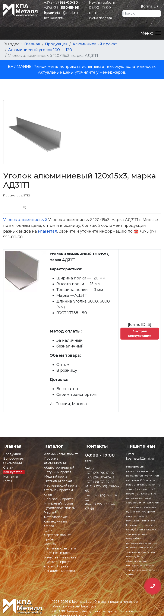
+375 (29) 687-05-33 (99, 477)
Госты (7, 481)
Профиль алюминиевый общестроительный (59, 463)
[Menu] (150, 33)
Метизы (50, 544)
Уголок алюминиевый (25, 219)
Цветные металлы (58, 553)
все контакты (54, 18)
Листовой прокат (57, 562)
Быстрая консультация (139, 333)
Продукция (12, 454)
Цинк (48, 530)
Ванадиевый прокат (59, 571)
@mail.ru (61, 13)
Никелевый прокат (58, 503)
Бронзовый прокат (58, 499)
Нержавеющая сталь (60, 548)
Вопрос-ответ (14, 458)
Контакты (10, 476)
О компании (12, 463)
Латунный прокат (57, 472)
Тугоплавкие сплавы (59, 508)
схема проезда (100, 18)
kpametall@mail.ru (140, 458)
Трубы (49, 539)
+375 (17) (61, 2)
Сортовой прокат (57, 535)
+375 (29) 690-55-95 (99, 473)
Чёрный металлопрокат (55, 515)
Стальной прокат (57, 566)
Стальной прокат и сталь (58, 492)
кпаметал (47, 231)
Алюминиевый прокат (61, 454)
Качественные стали (60, 557)
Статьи (8, 467)
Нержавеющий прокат (61, 485)
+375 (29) (61, 8)
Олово (49, 526)
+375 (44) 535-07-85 (99, 482)
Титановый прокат (58, 481)
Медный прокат (56, 476)
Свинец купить (55, 521)
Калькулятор (12, 472)
